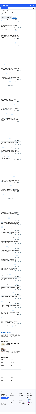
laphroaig (12, 381)
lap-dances (2, 375)
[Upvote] (15, 21)
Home (1, 10)
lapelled (2, 380)
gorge (1, 367)
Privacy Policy (21, 395)
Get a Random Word (5, 397)
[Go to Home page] (4, 5)
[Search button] (33, 8)
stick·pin (12, 359)
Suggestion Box (29, 395)
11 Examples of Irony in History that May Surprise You (12, 344)
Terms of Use (21, 400)
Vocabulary (12, 400)
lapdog (12, 377)
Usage (11, 402)
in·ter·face (12, 362)
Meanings (3, 17)
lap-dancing (13, 375)
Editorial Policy (21, 397)
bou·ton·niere (3, 365)
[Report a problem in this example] (20, 21)
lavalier (2, 360)
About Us (20, 393)
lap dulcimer (13, 374)
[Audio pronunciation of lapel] (1, 14)
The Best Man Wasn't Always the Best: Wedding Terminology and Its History (12, 349)
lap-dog (2, 377)
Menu (34, 5)
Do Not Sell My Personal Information (22, 403)
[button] (30, 5)
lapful (1, 381)
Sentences (3, 8)
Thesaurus (12, 395)
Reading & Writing (13, 404)
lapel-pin (12, 378)
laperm (12, 380)
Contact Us (29, 393)
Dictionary (11, 393)
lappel (2, 363)
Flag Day (12, 360)
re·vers (2, 359)
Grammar (11, 398)
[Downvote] (18, 21)
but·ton (12, 365)
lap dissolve (2, 374)
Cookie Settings (21, 398)
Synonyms (9, 17)
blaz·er (2, 362)
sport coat (12, 363)
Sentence (4, 10)
